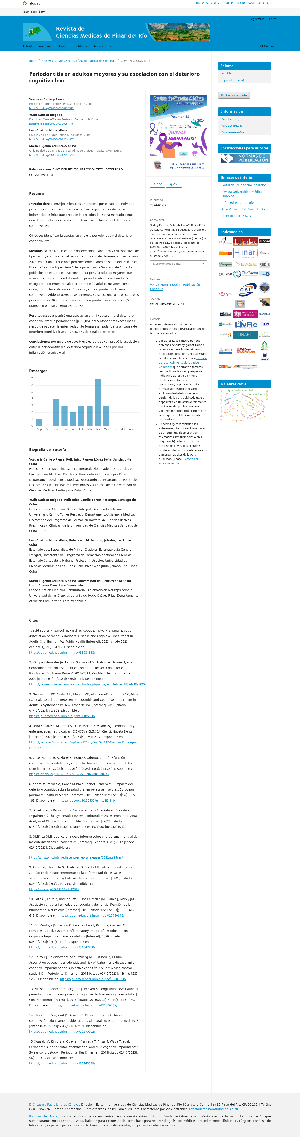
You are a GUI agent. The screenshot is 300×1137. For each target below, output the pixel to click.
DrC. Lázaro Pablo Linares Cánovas (54, 1104)
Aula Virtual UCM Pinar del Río (243, 209)
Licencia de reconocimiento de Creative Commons (183, 362)
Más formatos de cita (167, 264)
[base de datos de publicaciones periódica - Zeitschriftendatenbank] (245, 316)
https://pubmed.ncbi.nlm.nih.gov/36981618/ (62, 652)
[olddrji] (225, 353)
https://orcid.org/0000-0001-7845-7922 (51, 108)
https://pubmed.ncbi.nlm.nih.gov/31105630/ (62, 716)
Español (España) (232, 80)
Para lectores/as (231, 119)
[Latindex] (245, 244)
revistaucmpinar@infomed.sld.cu (213, 1109)
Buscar (268, 46)
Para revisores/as (232, 132)
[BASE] (245, 267)
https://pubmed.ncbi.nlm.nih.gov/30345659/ (62, 1063)
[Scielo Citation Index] (225, 254)
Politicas (81, 46)
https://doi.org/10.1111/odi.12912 (54, 889)
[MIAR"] (264, 325)
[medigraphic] (225, 265)
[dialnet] (225, 276)
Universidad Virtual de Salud (213, 3)
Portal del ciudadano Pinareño (243, 185)
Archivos (45, 46)
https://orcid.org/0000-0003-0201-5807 (51, 139)
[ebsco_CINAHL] (245, 337)
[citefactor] (245, 277)
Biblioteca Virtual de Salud (255, 3)
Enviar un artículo (234, 95)
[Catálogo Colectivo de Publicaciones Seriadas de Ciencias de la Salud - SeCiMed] (264, 314)
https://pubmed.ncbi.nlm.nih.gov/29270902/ (62, 1031)
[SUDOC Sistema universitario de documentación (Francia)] (264, 292)
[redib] (264, 267)
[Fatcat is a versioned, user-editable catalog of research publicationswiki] (264, 305)
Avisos (63, 46)
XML (175, 184)
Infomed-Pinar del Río (237, 202)
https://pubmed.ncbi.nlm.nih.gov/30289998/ (93, 979)
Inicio (32, 61)
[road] (225, 295)
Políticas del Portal (43, 1116)
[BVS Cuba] (225, 316)
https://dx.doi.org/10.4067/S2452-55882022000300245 (69, 774)
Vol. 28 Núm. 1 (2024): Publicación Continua (86, 61)
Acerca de (101, 46)
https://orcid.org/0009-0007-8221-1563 (51, 155)
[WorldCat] (264, 253)
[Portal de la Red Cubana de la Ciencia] (225, 325)
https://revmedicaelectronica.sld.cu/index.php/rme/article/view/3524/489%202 (87, 684)
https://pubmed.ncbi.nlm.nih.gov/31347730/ (62, 947)
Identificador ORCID (236, 216)
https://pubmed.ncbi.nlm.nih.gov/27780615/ (91, 915)
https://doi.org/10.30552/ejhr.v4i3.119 (86, 800)
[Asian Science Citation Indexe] (264, 336)
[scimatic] (240, 307)
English (226, 73)
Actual (27, 46)
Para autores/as (231, 126)
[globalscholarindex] (245, 297)
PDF (159, 184)
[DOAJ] (264, 242)
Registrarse (256, 19)
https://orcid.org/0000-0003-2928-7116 (51, 123)
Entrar (273, 19)
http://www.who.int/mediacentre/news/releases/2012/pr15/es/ (76, 857)
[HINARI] (245, 257)
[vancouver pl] (225, 367)
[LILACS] (264, 275)
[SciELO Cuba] (225, 244)
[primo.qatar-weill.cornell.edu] (246, 354)
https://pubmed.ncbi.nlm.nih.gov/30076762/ (84, 1005)
